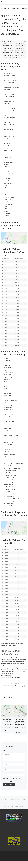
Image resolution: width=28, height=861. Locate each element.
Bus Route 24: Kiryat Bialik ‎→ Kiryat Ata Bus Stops (14, 43)
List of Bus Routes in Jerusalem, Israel (11, 57)
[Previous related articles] (22, 701)
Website (6, 775)
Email (6, 769)
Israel (5, 7)
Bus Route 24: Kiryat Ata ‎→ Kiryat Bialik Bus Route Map (14, 52)
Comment (7, 754)
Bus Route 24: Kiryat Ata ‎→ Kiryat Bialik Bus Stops (14, 50)
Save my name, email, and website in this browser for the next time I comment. (13, 780)
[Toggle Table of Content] (24, 41)
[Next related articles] (25, 701)
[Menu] (26, 2)
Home (2, 7)
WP (9, 855)
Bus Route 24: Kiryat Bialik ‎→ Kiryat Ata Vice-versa (14, 48)
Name (6, 764)
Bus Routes (11, 853)
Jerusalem (9, 7)
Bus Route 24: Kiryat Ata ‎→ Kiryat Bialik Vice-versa (14, 55)
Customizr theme (20, 855)
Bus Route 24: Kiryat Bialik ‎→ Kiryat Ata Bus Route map (14, 46)
